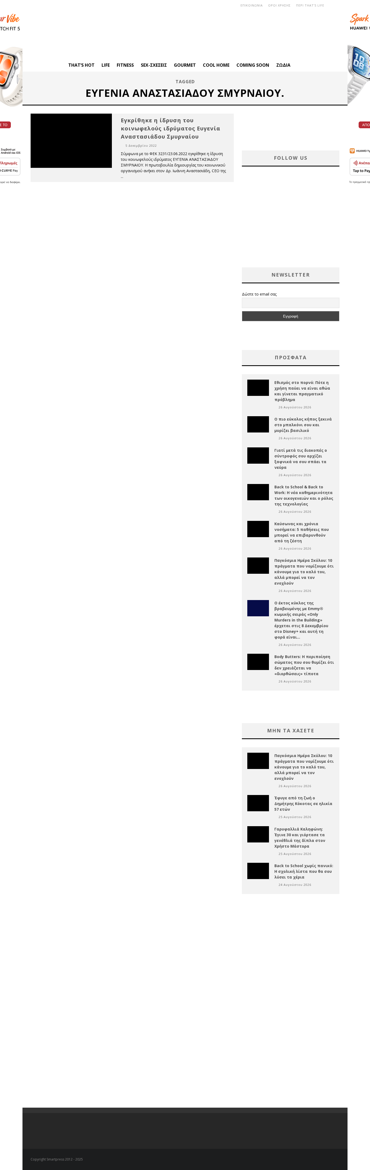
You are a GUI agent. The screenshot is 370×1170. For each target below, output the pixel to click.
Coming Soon (252, 65)
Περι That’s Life (310, 5)
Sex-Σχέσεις (154, 65)
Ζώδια (283, 65)
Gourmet (185, 65)
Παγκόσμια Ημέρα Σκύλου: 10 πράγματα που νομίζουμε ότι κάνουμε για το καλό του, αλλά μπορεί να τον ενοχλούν (304, 572)
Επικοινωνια (252, 5)
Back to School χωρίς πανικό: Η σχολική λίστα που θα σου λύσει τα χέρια (303, 871)
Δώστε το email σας (259, 294)
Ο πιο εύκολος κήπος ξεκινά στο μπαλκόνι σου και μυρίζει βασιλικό (303, 424)
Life (106, 65)
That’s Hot (81, 65)
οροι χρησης (279, 5)
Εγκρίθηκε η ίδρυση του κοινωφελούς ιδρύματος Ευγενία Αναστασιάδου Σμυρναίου (170, 128)
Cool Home (216, 65)
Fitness (125, 65)
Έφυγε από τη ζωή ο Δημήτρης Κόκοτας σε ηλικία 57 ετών (303, 803)
